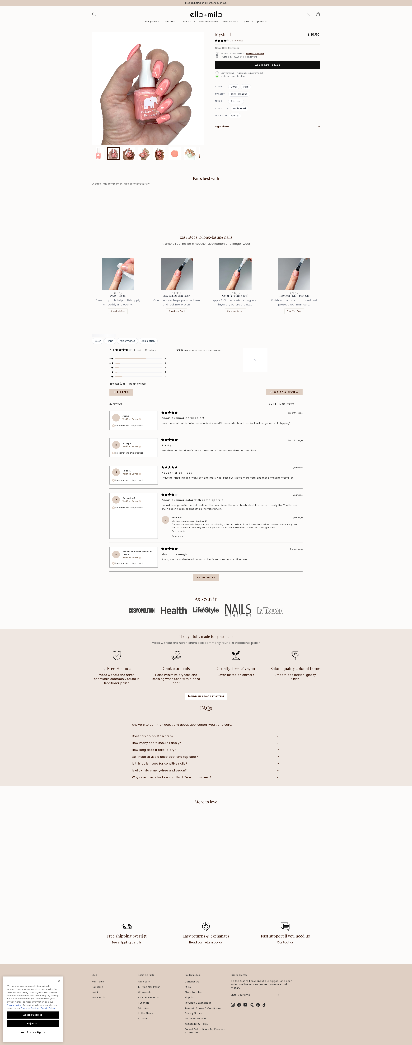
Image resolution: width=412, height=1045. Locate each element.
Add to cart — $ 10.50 (267, 65)
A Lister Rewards (148, 997)
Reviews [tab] (117, 384)
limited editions (208, 21)
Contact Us (192, 981)
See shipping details (127, 942)
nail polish (151, 21)
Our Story (144, 981)
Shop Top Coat (294, 311)
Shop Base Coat (177, 311)
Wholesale (144, 992)
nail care (170, 21)
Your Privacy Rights (33, 1032)
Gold (245, 86)
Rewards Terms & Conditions (203, 1008)
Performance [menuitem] (127, 341)
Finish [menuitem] (110, 341)
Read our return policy (206, 942)
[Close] (58, 981)
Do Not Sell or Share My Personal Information (205, 1030)
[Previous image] (94, 153)
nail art (187, 21)
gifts (247, 21)
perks (260, 21)
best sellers (230, 21)
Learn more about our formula (206, 696)
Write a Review (288, 392)
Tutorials (143, 1002)
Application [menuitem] (148, 341)
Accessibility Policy (196, 1023)
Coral (234, 86)
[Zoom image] (148, 88)
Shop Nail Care (118, 311)
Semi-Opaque (239, 94)
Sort (273, 403)
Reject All (32, 1023)
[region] (206, 3)
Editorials (144, 1008)
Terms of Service (195, 1018)
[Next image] (202, 153)
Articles (143, 1018)
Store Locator (193, 992)
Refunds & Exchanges (198, 1002)
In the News (145, 1013)
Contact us (285, 942)
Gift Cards (98, 997)
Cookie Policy (48, 1008)
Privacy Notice (193, 1013)
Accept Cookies (32, 1014)
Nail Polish (98, 981)
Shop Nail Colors (235, 311)
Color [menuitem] (97, 341)
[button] (137, 359)
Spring (235, 115)
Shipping (190, 997)
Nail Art (96, 992)
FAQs (188, 987)
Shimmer (236, 101)
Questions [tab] (137, 384)
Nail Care (97, 987)
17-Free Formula (255, 53)
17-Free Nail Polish (149, 987)
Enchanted (239, 108)
